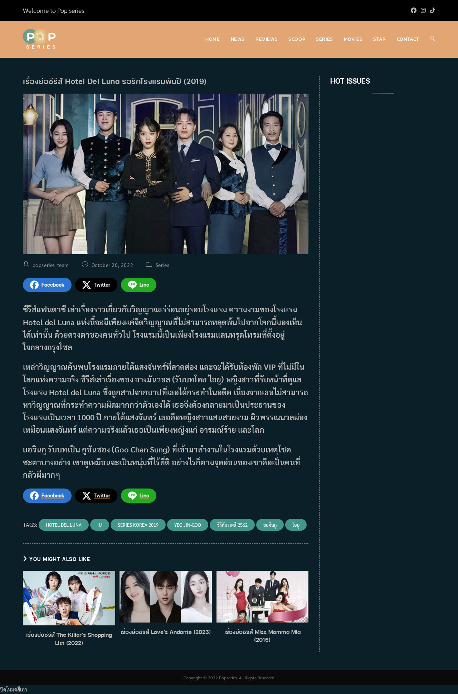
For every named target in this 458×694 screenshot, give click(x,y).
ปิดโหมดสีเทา (13, 689)
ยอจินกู (270, 525)
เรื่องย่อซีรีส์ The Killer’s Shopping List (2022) (69, 638)
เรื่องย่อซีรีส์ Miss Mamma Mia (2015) (262, 636)
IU (99, 525)
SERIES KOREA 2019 (138, 525)
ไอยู (295, 525)
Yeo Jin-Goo (187, 525)
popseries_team (51, 265)
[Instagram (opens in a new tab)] (423, 10)
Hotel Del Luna (64, 525)
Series (163, 265)
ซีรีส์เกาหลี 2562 (232, 525)
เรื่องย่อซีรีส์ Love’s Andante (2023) (166, 632)
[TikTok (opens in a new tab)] (431, 10)
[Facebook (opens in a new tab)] (414, 10)
